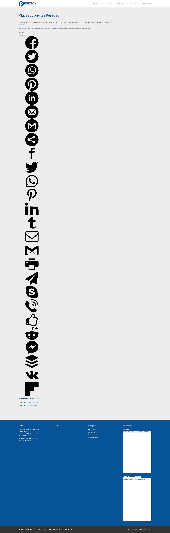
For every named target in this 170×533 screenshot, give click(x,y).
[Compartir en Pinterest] (32, 90)
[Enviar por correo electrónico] (32, 118)
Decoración (91, 432)
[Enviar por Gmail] (32, 132)
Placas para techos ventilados (30, 402)
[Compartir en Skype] (32, 298)
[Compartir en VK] (32, 381)
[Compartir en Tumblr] (32, 229)
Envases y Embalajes (94, 435)
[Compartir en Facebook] (32, 49)
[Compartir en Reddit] (32, 339)
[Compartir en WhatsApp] (32, 76)
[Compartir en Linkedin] (32, 104)
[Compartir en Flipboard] (32, 395)
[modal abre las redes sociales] (32, 146)
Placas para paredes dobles (29, 405)
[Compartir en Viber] (32, 312)
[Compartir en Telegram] (32, 284)
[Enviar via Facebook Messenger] (32, 353)
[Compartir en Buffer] (32, 367)
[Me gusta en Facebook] (32, 326)
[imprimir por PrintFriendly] (32, 270)
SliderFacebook (93, 437)
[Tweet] (32, 62)
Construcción (92, 429)
